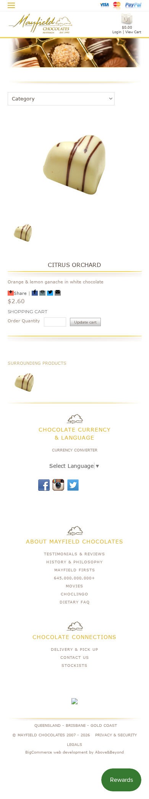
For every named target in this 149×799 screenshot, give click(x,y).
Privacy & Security (116, 735)
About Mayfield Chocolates (74, 541)
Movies (74, 586)
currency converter (74, 450)
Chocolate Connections (74, 637)
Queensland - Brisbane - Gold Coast (75, 725)
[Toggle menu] (12, 4)
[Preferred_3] (50, 293)
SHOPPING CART (27, 311)
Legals (74, 744)
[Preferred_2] (42, 293)
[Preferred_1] (35, 293)
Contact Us (74, 657)
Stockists (74, 665)
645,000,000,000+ (74, 578)
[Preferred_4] (58, 293)
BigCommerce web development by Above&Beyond (74, 752)
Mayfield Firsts (74, 570)
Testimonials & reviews (74, 554)
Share (20, 293)
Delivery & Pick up (74, 649)
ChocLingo (74, 594)
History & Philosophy (74, 562)
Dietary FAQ (75, 602)
